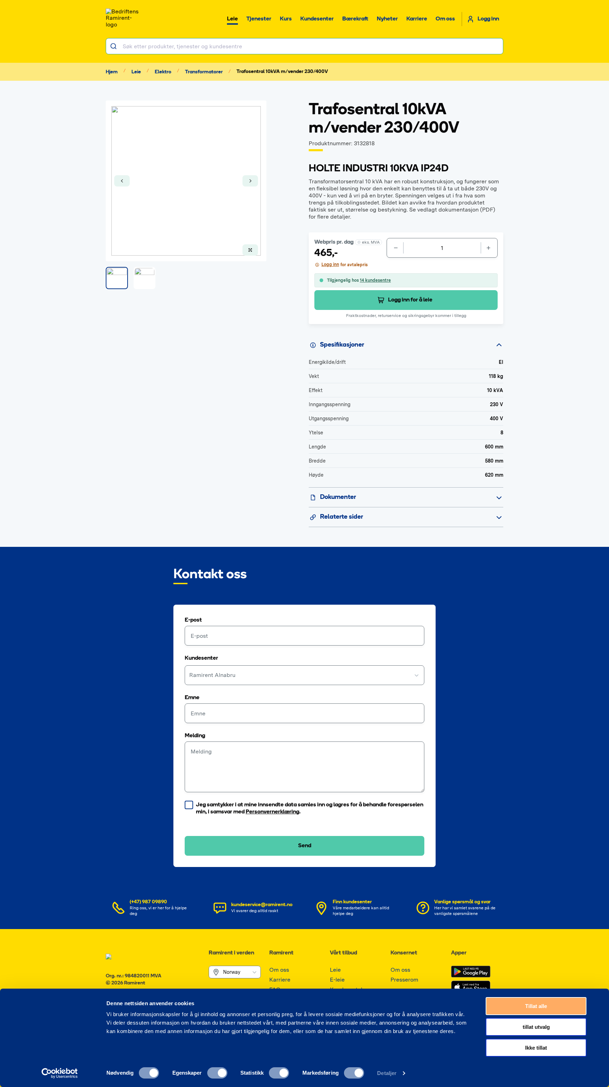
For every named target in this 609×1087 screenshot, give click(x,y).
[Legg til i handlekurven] (489, 248)
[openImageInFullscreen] (250, 250)
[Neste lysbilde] (250, 181)
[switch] (217, 1073)
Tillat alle (536, 1006)
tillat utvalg (536, 1027)
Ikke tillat (536, 1048)
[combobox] (304, 46)
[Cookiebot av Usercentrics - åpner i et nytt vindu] (60, 1073)
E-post (193, 620)
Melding (195, 736)
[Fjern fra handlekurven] (395, 248)
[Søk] (114, 46)
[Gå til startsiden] (123, 19)
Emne (192, 698)
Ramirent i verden (231, 953)
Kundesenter (201, 658)
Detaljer (386, 1073)
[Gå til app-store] (471, 987)
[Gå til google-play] (471, 972)
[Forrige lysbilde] (122, 181)
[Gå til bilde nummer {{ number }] (117, 278)
